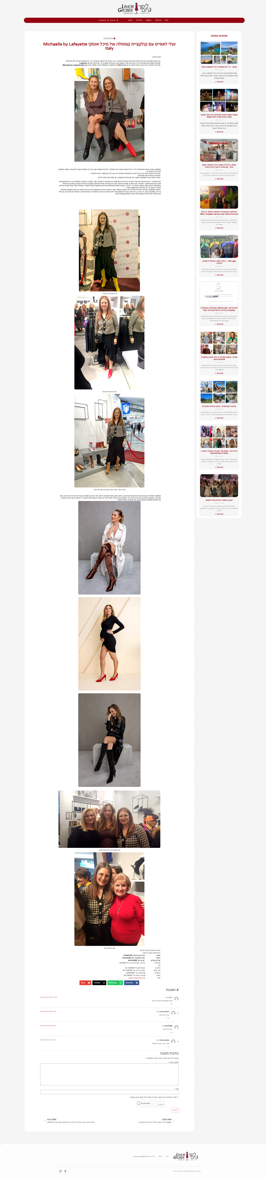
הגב (171, 1004)
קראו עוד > (219, 82)
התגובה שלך (173, 1062)
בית (166, 20)
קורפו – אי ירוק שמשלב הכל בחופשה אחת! (219, 67)
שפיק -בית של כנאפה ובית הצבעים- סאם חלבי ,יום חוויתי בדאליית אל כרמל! (219, 166)
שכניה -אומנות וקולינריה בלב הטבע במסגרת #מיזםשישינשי (219, 358)
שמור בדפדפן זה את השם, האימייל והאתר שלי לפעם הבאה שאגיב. (153, 1097)
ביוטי (130, 20)
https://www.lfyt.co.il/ (137, 978)
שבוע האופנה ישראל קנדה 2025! (219, 500)
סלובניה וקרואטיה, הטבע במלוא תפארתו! (219, 406)
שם (177, 1089)
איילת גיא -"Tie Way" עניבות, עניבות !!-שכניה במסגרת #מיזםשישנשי (219, 452)
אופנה (148, 20)
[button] (131, 982)
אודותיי (158, 20)
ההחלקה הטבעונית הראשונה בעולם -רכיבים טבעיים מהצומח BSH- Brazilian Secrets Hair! (219, 213)
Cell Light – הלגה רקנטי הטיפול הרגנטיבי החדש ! (219, 262)
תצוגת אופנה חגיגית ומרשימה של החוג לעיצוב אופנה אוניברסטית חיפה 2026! (219, 116)
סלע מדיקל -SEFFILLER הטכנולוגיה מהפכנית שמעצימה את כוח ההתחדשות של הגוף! (219, 309)
